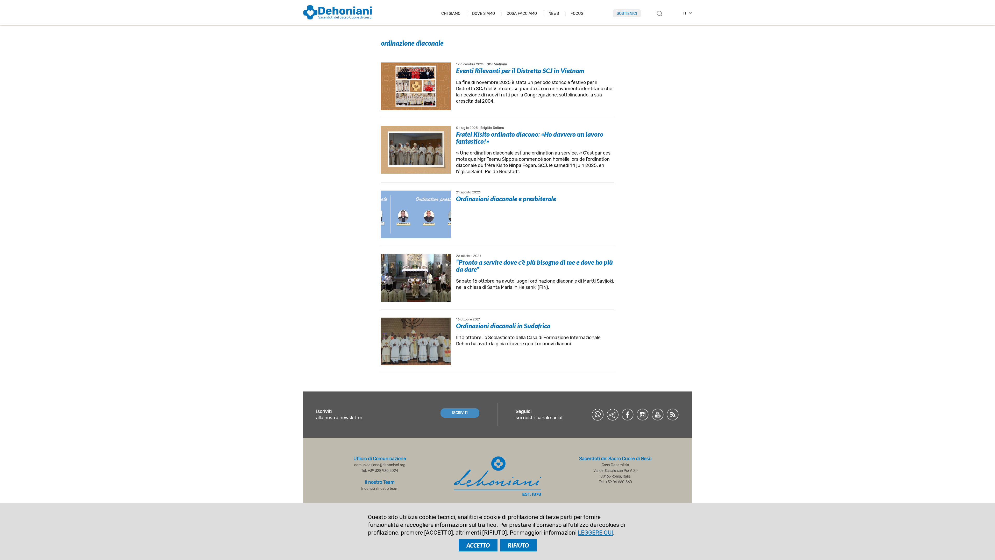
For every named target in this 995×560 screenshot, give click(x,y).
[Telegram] (612, 414)
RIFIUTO (518, 545)
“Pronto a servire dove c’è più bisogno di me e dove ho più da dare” (534, 265)
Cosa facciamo (522, 14)
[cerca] (659, 13)
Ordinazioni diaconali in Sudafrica (503, 326)
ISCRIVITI (460, 413)
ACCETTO (478, 545)
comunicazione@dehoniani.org (379, 465)
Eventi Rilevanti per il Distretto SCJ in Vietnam (520, 70)
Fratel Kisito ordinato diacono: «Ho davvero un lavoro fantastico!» (529, 137)
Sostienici (627, 13)
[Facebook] (627, 414)
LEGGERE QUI (595, 532)
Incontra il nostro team (379, 488)
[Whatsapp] (597, 414)
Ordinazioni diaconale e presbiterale (506, 198)
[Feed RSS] (672, 414)
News (554, 14)
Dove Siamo (483, 14)
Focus (577, 14)
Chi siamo (450, 14)
